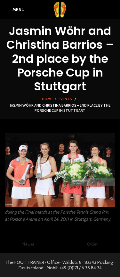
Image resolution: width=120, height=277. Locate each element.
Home (47, 99)
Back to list (60, 244)
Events (65, 99)
